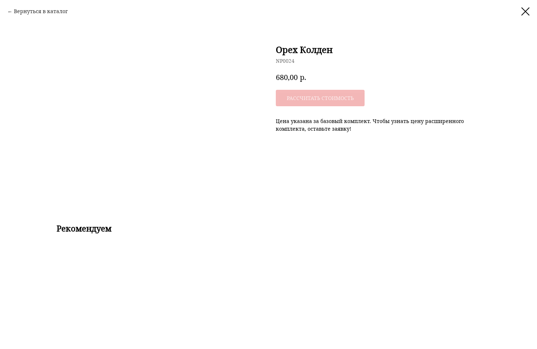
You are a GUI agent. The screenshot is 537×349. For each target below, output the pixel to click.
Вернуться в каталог (41, 11)
